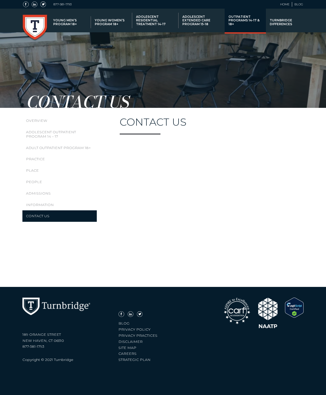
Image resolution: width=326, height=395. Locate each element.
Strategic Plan (134, 359)
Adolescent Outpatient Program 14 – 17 (51, 134)
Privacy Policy (134, 329)
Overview (36, 120)
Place (32, 170)
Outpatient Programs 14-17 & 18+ (244, 20)
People (34, 182)
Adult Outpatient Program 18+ (58, 147)
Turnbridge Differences (281, 22)
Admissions (38, 193)
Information (40, 204)
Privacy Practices (137, 335)
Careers (127, 353)
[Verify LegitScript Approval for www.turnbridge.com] (294, 316)
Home (285, 4)
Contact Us (37, 216)
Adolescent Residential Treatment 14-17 (151, 20)
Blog (298, 4)
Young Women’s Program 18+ (110, 22)
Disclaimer (130, 341)
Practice (35, 159)
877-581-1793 (62, 4)
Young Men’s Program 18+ (65, 22)
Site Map (127, 347)
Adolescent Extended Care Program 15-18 (196, 20)
